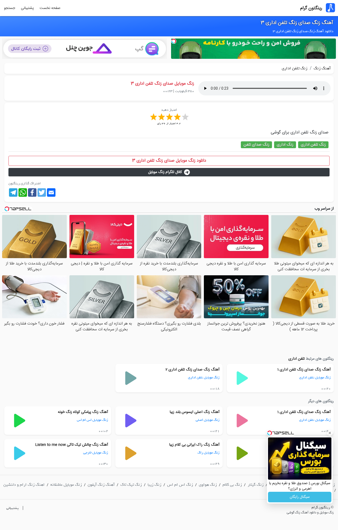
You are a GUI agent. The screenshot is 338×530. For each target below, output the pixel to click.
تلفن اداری (296, 359)
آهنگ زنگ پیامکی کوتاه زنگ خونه (83, 412)
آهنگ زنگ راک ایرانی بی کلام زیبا (194, 445)
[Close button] (329, 433)
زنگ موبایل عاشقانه (66, 484)
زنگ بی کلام (232, 484)
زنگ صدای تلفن (256, 144)
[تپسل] (173, 41)
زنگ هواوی (208, 484)
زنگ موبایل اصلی (207, 420)
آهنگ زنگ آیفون (101, 484)
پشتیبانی (27, 8)
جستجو (9, 8)
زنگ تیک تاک (131, 484)
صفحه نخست (50, 8)
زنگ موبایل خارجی (95, 452)
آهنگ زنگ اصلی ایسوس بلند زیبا (194, 412)
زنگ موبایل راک (208, 452)
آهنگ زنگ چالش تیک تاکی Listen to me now (71, 445)
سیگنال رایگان (300, 497)
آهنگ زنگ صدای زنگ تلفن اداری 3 (297, 23)
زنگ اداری (285, 144)
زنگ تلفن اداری (294, 68)
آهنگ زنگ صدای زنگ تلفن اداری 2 (192, 370)
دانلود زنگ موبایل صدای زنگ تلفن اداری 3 (169, 160)
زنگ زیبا (154, 484)
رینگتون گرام (311, 8)
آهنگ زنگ (322, 68)
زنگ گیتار (256, 484)
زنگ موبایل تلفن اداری (315, 377)
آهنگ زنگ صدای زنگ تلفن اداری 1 (304, 370)
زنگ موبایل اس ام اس (92, 420)
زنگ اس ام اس (180, 484)
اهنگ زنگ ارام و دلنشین (24, 484)
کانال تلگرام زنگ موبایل (165, 172)
